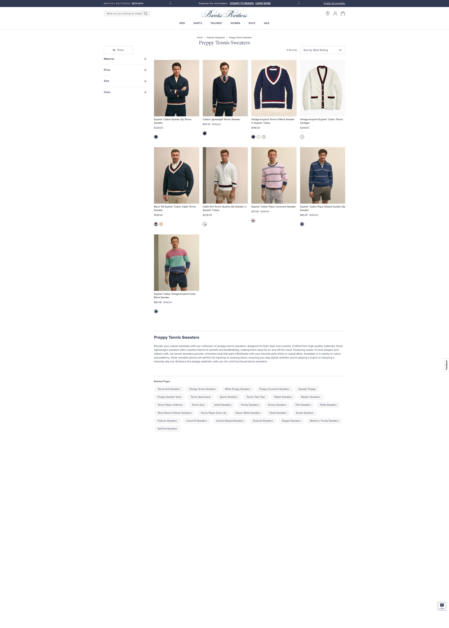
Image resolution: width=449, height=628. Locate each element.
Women (235, 23)
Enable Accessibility (334, 3)
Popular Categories (216, 37)
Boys (252, 23)
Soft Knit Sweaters (167, 428)
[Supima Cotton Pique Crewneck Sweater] (273, 175)
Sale (267, 23)
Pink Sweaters (303, 404)
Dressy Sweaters (277, 404)
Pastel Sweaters (278, 412)
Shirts (197, 23)
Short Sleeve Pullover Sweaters (175, 412)
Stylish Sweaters (283, 396)
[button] (343, 13)
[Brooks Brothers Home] (224, 13)
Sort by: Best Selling (315, 50)
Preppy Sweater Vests (170, 396)
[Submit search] (146, 13)
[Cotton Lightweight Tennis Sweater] (225, 88)
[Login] (335, 13)
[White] (205, 224)
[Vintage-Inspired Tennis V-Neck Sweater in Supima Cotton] (273, 88)
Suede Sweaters (305, 412)
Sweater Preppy (307, 389)
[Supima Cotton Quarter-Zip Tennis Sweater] (176, 88)
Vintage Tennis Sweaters (202, 389)
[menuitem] (182, 23)
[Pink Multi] (253, 221)
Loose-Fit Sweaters (196, 420)
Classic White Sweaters (247, 412)
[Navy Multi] (302, 224)
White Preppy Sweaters (237, 389)
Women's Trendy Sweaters (324, 420)
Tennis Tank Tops (256, 396)
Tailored (216, 23)
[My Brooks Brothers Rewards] (123, 3)
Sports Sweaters (228, 396)
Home (200, 37)
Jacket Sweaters (223, 404)
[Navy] (156, 137)
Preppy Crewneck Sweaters (274, 389)
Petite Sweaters (328, 404)
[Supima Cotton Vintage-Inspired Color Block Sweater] (176, 262)
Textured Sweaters (263, 420)
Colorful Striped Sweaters (230, 420)
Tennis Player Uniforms (170, 404)
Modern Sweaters (310, 396)
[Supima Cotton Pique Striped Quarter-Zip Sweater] (322, 175)
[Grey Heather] (264, 137)
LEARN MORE (263, 3)
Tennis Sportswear (201, 396)
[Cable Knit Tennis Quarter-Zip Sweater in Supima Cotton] (225, 175)
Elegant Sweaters (291, 420)
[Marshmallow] (302, 137)
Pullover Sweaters (167, 420)
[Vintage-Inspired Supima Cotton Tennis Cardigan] (322, 88)
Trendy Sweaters (250, 404)
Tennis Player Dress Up (213, 412)
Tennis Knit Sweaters (169, 389)
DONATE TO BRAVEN (242, 3)
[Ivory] (258, 137)
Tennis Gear (198, 404)
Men (182, 23)
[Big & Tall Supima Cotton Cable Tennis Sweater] (176, 175)
